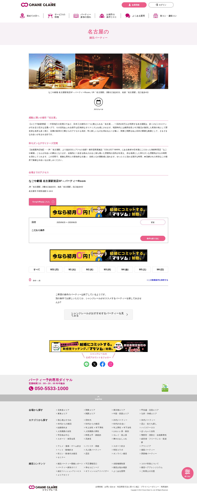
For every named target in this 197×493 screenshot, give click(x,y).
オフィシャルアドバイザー (97, 471)
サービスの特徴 (60, 15)
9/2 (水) (89, 269)
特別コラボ (118, 450)
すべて (37, 269)
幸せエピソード (92, 467)
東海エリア (62, 413)
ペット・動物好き (65, 450)
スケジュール (98, 109)
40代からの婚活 (65, 424)
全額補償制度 (119, 464)
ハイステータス (148, 427)
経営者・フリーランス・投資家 (154, 440)
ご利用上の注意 (148, 471)
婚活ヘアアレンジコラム (152, 467)
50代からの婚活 (93, 424)
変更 (153, 222)
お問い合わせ (110, 487)
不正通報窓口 (91, 464)
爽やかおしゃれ (120, 439)
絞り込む (188, 476)
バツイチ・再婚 (92, 446)
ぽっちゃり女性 (148, 431)
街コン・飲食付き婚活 (67, 453)
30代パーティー (148, 420)
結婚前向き (62, 427)
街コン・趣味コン (168, 16)
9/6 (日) (160, 269)
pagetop (98, 399)
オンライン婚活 (120, 453)
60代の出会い (119, 424)
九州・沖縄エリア (149, 413)
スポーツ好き (119, 446)
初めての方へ (33, 16)
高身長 (88, 439)
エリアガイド (63, 475)
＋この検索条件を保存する (157, 280)
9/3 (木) (107, 269)
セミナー (61, 457)
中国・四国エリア (121, 413)
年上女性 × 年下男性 (94, 427)
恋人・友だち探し (149, 424)
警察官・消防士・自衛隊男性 (154, 435)
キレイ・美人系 (120, 435)
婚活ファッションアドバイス (69, 471)
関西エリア (90, 413)
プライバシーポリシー (150, 487)
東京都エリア (119, 410)
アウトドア (146, 446)
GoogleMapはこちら (41, 202)
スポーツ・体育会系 (66, 439)
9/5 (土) (142, 269)
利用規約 (164, 487)
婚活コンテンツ (37, 463)
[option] (52, 71)
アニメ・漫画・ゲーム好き (69, 446)
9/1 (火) (72, 269)
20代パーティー (120, 420)
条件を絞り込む (153, 239)
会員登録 (135, 5)
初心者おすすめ (64, 420)
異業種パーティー (149, 453)
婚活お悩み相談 (120, 467)
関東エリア (90, 410)
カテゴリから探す (38, 420)
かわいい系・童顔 (121, 431)
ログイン (162, 5)
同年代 (88, 420)
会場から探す (36, 410)
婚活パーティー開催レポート (70, 464)
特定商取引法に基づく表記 (128, 487)
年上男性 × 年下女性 (122, 427)
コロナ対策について (150, 464)
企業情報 (99, 487)
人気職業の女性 (64, 431)
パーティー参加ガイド (67, 467)
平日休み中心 (63, 435)
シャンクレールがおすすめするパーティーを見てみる (97, 314)
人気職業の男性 (92, 431)
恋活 (87, 453)
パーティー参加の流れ (86, 15)
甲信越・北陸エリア (150, 410)
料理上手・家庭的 (93, 435)
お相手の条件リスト (111, 15)
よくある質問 (138, 16)
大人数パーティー (93, 450)
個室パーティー (148, 450)
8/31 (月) (54, 269)
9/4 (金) (124, 269)
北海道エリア (63, 410)
